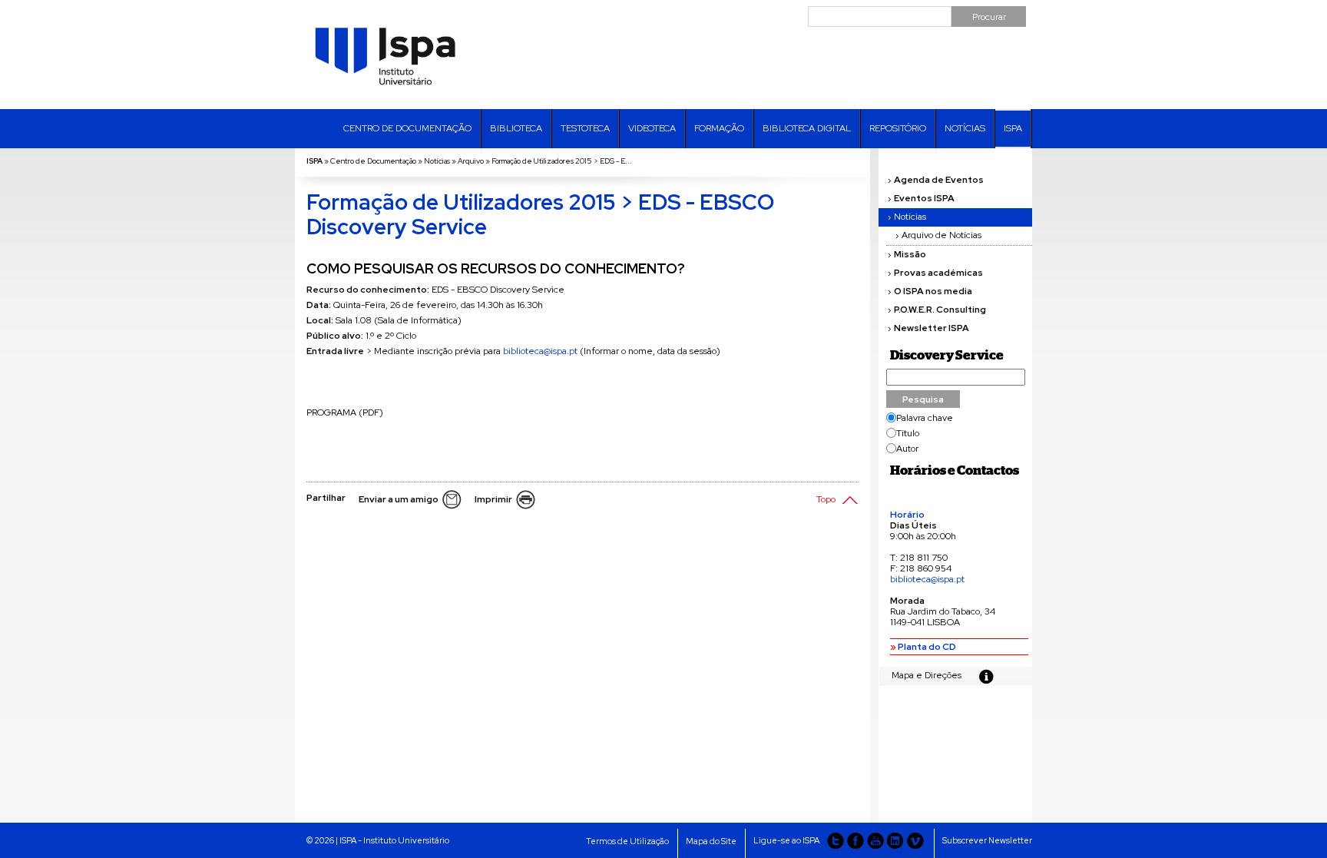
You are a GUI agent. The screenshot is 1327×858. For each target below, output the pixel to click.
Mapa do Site (711, 841)
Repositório (897, 128)
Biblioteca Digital (807, 128)
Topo (826, 499)
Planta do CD (927, 647)
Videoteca (652, 128)
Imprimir (493, 499)
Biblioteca (516, 128)
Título (907, 433)
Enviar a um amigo (398, 499)
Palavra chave (924, 418)
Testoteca (585, 128)
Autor (907, 449)
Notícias (965, 128)
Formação (719, 128)
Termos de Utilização (627, 841)
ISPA (1013, 128)
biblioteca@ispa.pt (540, 351)
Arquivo (471, 161)
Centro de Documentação (407, 128)
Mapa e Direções (926, 675)
